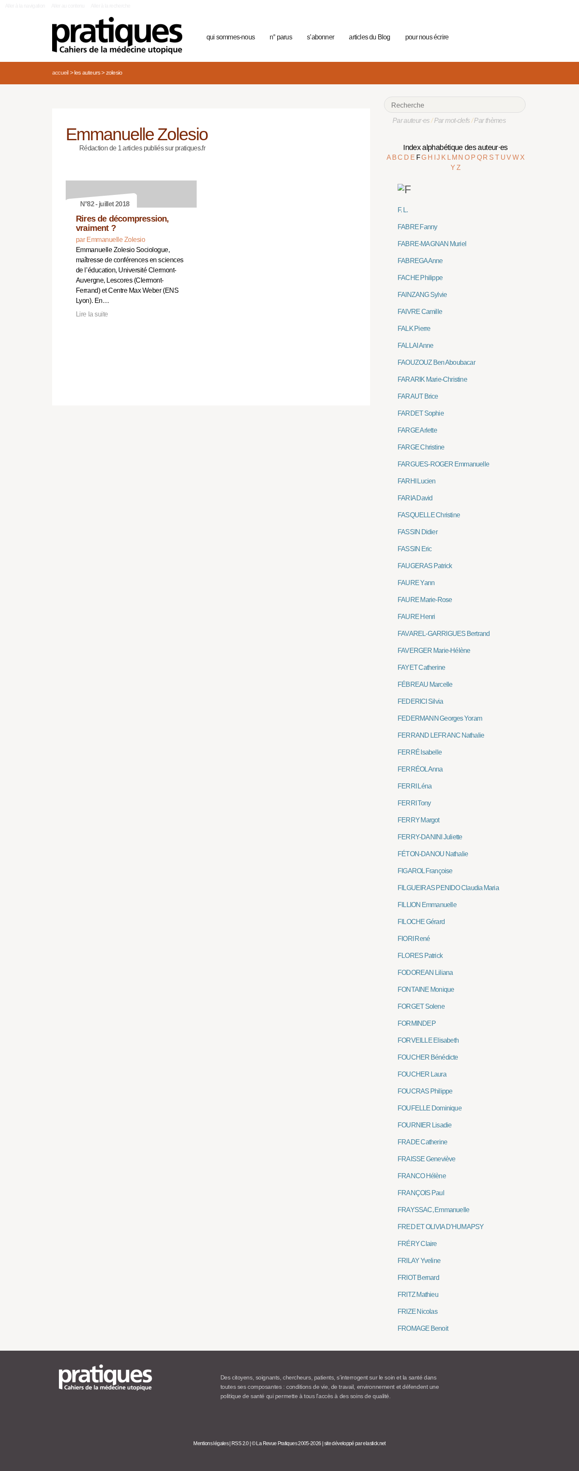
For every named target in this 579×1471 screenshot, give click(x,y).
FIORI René (414, 938)
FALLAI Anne (415, 345)
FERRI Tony (414, 803)
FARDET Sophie (421, 413)
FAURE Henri (416, 616)
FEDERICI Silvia (420, 701)
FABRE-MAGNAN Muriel (432, 243)
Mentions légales (210, 1443)
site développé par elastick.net (355, 1443)
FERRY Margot (419, 820)
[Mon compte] (502, 36)
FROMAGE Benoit (423, 1328)
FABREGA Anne (420, 260)
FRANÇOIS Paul (421, 1192)
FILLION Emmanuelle (427, 904)
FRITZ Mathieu (418, 1294)
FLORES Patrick (420, 955)
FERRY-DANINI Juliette (430, 837)
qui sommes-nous (230, 37)
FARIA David (415, 498)
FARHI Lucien (417, 481)
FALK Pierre (414, 328)
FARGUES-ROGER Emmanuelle (443, 464)
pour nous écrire (426, 37)
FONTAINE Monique (426, 989)
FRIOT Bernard (418, 1277)
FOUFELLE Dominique (430, 1108)
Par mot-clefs (452, 120)
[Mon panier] (487, 36)
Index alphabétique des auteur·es (455, 147)
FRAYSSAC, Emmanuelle (433, 1209)
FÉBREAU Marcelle (425, 684)
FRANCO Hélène (422, 1176)
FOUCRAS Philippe (425, 1091)
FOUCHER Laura (422, 1074)
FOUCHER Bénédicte (428, 1057)
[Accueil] (120, 35)
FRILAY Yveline (419, 1260)
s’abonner (320, 37)
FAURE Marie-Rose (425, 599)
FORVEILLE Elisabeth (428, 1040)
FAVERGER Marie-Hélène (434, 650)
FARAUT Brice (418, 396)
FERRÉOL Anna (420, 769)
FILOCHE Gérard (421, 921)
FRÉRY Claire (417, 1243)
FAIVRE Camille (420, 311)
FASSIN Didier (417, 532)
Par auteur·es (411, 120)
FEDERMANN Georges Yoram (440, 718)
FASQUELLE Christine (429, 515)
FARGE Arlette (417, 430)
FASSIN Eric (414, 548)
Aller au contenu (68, 6)
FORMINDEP (417, 1023)
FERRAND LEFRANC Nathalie (441, 735)
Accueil (60, 72)
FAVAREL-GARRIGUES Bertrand (444, 633)
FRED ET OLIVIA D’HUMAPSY (441, 1226)
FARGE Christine (421, 447)
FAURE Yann (416, 582)
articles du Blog (369, 37)
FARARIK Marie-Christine (432, 379)
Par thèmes (490, 120)
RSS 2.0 (240, 1443)
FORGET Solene (421, 1006)
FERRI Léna (414, 786)
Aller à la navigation (25, 6)
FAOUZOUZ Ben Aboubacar (436, 362)
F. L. (403, 210)
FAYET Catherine (421, 667)
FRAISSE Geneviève (427, 1159)
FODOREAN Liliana (425, 972)
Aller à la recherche (110, 6)
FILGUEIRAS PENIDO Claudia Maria (448, 887)
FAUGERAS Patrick (425, 565)
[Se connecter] (516, 36)
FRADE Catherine (422, 1142)
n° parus (281, 37)
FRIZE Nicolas (417, 1311)
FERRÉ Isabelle (420, 752)
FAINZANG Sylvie (422, 294)
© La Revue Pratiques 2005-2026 (286, 1443)
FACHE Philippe (420, 277)
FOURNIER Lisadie (424, 1125)
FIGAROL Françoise (425, 870)
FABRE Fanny (417, 226)
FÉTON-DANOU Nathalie (433, 854)
